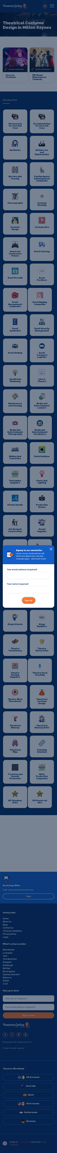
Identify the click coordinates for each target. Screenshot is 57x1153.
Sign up (28, 600)
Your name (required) (17, 584)
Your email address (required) (22, 569)
